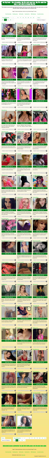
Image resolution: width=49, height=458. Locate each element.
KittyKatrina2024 (20, 175)
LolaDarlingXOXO (36, 66)
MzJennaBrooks (20, 414)
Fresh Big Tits (27, 13)
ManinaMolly (4, 392)
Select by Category (41, 19)
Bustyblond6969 (36, 44)
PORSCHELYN (5, 153)
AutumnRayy (35, 197)
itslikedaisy (19, 349)
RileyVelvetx (4, 110)
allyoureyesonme (36, 218)
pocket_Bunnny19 (6, 371)
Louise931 (35, 131)
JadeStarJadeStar (36, 262)
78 (23, 17)
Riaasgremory (5, 175)
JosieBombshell (36, 175)
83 (2, 19)
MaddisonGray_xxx (6, 66)
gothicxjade (35, 23)
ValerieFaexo (20, 197)
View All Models (5, 17)
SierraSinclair (20, 44)
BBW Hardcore (33, 13)
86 (10, 19)
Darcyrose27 (20, 23)
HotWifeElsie (4, 284)
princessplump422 (37, 110)
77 (20, 17)
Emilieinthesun (20, 284)
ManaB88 (4, 197)
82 (33, 17)
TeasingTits (19, 218)
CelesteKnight (20, 371)
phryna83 (19, 153)
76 (17, 17)
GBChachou (35, 327)
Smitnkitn (4, 88)
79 (25, 17)
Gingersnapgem (5, 262)
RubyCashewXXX (36, 240)
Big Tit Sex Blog (8, 13)
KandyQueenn (36, 349)
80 (28, 17)
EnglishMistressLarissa (22, 110)
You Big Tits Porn (40, 13)
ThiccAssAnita (36, 153)
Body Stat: (9, 36)
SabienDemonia (5, 131)
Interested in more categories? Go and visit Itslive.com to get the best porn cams (24, 446)
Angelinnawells (5, 414)
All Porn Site (21, 13)
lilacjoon (3, 327)
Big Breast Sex (15, 13)
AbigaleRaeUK (36, 305)
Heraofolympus (36, 371)
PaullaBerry (4, 349)
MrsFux (3, 305)
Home (39, 17)
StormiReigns (36, 88)
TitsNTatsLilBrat (20, 131)
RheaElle (19, 305)
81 (30, 17)
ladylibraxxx (19, 327)
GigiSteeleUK (20, 88)
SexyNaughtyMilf (36, 392)
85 (8, 19)
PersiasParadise (5, 218)
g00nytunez (35, 284)
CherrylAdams (20, 66)
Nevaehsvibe (4, 44)
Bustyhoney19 (20, 262)
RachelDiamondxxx (6, 240)
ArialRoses (19, 392)
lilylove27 (4, 23)
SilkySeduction (20, 240)
